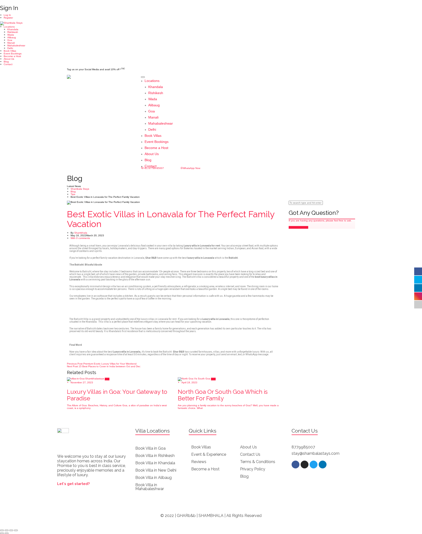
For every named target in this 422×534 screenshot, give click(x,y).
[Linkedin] (323, 464)
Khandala (12, 29)
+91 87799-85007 (153, 168)
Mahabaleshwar (16, 45)
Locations (9, 26)
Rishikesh (12, 32)
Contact (8, 64)
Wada (10, 34)
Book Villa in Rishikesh (155, 455)
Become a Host (12, 56)
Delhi (10, 48)
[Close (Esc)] (2, 530)
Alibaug (11, 37)
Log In (7, 15)
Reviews (198, 461)
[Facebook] (295, 464)
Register (8, 17)
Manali (11, 42)
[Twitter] (313, 464)
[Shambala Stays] (11, 23)
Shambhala (80, 232)
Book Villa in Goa (150, 448)
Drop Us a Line (299, 227)
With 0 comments (80, 238)
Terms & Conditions (257, 461)
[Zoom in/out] (16, 530)
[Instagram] (304, 464)
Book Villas (10, 50)
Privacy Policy (252, 469)
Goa (9, 40)
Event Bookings (12, 53)
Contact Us (250, 454)
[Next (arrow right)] (7, 533)
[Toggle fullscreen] (11, 530)
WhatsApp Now (191, 168)
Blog (6, 61)
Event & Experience (208, 454)
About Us (9, 59)
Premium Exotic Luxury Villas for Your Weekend (102, 363)
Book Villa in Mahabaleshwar (149, 487)
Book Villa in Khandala (155, 463)
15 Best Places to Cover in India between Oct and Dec (103, 366)
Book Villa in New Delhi (155, 470)
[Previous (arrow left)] (2, 533)
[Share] (7, 530)
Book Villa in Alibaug (153, 477)
